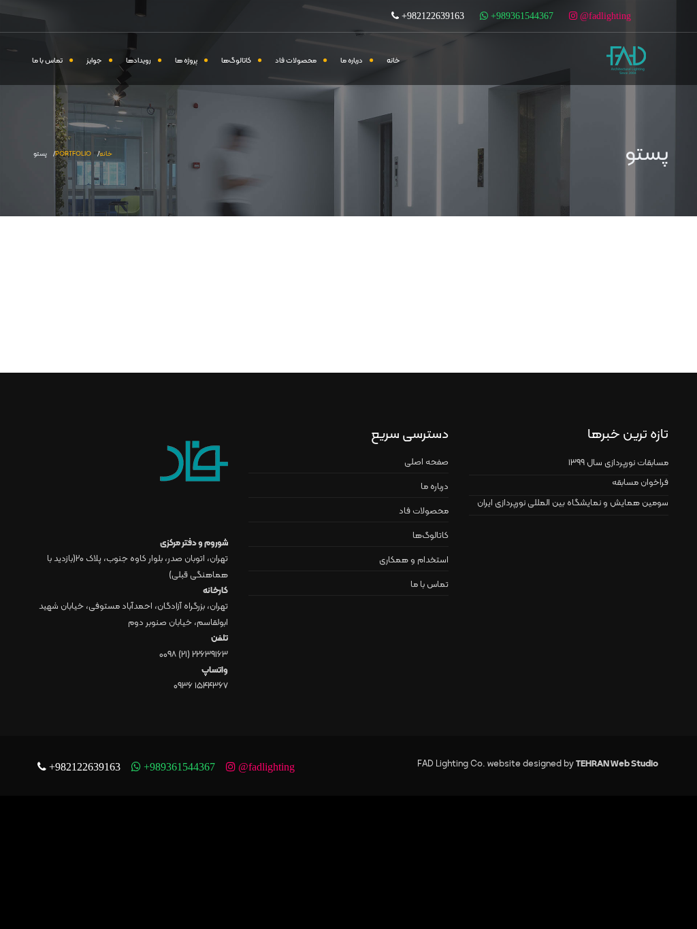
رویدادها (138, 61)
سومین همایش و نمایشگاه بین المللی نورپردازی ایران (572, 503)
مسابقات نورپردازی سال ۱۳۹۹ (618, 463)
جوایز (94, 61)
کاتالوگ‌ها (236, 61)
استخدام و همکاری (414, 560)
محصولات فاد (296, 61)
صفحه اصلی (426, 462)
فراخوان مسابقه (640, 483)
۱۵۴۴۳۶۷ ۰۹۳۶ (201, 686)
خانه (393, 61)
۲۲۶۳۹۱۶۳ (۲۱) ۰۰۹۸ (193, 655)
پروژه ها (186, 61)
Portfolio (73, 154)
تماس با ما (47, 61)
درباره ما (351, 61)
